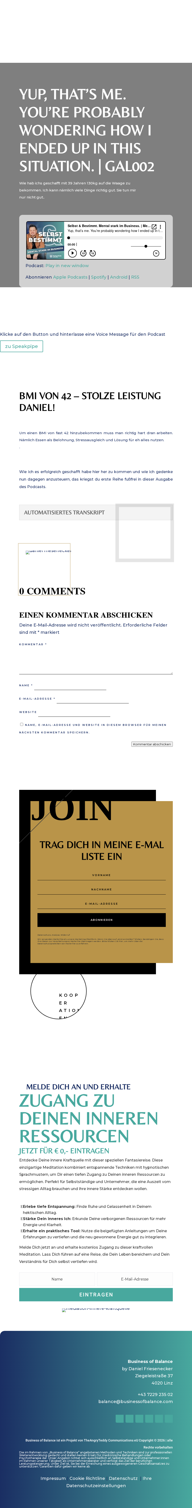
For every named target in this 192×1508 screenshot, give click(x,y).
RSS (135, 277)
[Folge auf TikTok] (139, 1419)
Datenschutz (124, 1478)
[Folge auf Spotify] (159, 1419)
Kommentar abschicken (152, 744)
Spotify (98, 277)
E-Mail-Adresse (37, 698)
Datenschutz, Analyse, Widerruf (53, 935)
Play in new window (67, 265)
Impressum (53, 1478)
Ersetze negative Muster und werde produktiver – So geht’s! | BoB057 (96, 18)
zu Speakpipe (21, 346)
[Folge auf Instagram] (169, 1005)
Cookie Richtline (87, 1478)
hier (121, 941)
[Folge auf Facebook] (159, 1005)
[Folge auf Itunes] (169, 1419)
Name (26, 685)
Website (28, 712)
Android (118, 277)
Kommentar (33, 644)
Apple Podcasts (70, 277)
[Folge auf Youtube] (149, 1419)
